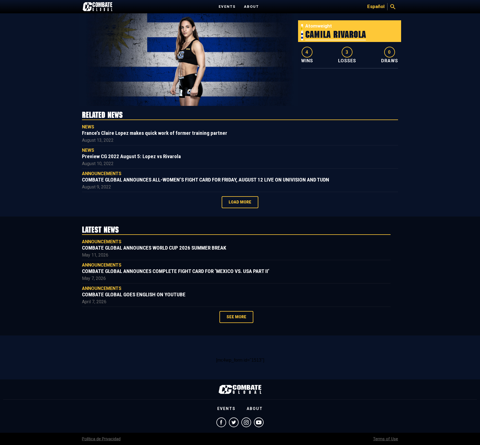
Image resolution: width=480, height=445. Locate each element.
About (251, 6)
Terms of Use (385, 438)
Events (227, 6)
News (88, 127)
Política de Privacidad (101, 438)
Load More (240, 202)
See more (236, 317)
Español (375, 6)
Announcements (101, 173)
